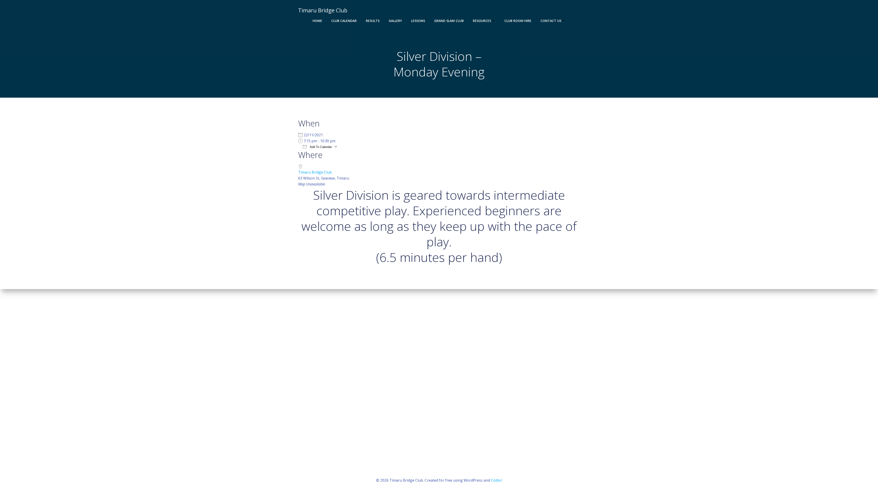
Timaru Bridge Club (315, 172)
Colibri (496, 480)
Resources (482, 21)
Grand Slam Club (449, 21)
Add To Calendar (320, 147)
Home (317, 21)
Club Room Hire (517, 21)
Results (373, 21)
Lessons (418, 21)
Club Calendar (344, 21)
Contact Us (551, 21)
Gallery (395, 21)
